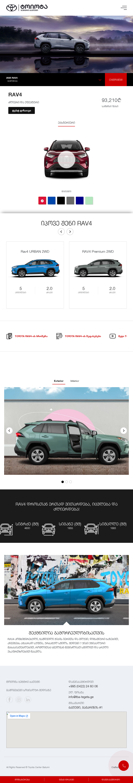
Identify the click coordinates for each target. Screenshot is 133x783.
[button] (123, 765)
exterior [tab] (58, 380)
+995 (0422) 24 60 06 (83, 686)
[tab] (42, 200)
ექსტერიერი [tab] (66, 122)
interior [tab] (74, 380)
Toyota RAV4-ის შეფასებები (83, 336)
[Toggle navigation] (124, 8)
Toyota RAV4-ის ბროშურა (31, 336)
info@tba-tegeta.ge (81, 697)
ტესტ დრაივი (21, 110)
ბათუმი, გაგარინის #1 (86, 707)
